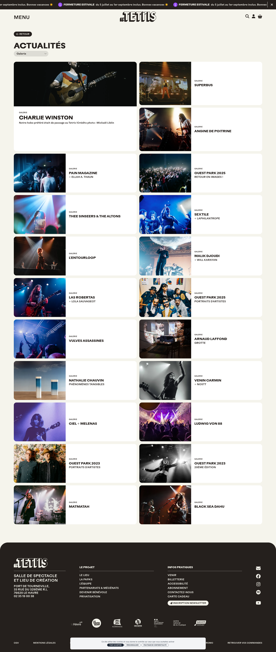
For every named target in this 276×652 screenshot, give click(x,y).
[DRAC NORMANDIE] (159, 623)
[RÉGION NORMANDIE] (117, 623)
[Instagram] (258, 584)
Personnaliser (133, 645)
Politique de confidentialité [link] (155, 645)
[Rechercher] (247, 16)
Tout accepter (115, 645)
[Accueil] (138, 16)
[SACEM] (200, 623)
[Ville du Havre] (76, 623)
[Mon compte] (253, 16)
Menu (22, 17)
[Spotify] (258, 592)
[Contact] (258, 568)
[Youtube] (258, 603)
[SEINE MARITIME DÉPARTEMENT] (138, 623)
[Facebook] (258, 576)
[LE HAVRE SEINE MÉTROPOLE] (96, 623)
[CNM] (179, 623)
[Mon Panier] (260, 16)
